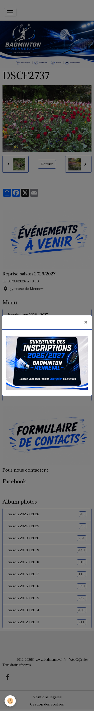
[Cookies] (10, 701)
